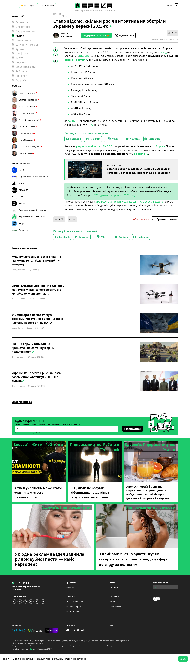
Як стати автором (47, 5)
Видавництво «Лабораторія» (32, 210)
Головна (57, 14)
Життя (19, 58)
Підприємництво (26, 31)
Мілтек (65, 16)
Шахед (163, 52)
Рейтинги (21, 71)
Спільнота (22, 22)
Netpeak (23, 223)
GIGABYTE (23, 190)
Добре (183, 658)
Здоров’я (21, 80)
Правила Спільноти (74, 601)
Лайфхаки (22, 53)
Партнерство (115, 606)
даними (72, 121)
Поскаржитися (142, 219)
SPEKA (19, 641)
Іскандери (85, 55)
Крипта (20, 49)
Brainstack (24, 183)
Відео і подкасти (26, 66)
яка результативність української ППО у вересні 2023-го (130, 201)
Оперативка (23, 26)
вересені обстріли (75, 59)
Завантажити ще (22, 401)
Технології (22, 75)
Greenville (23, 230)
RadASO (22, 203)
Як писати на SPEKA (74, 611)
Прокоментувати (166, 219)
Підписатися (126, 35)
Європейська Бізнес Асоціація (33, 176)
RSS (111, 625)
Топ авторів (29, 5)
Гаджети (21, 62)
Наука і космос (25, 40)
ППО (90, 124)
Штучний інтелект (27, 44)
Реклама (113, 601)
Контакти (114, 587)
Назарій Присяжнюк (66, 35)
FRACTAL (23, 196)
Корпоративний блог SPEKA (32, 216)
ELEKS (21, 170)
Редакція (70, 587)
